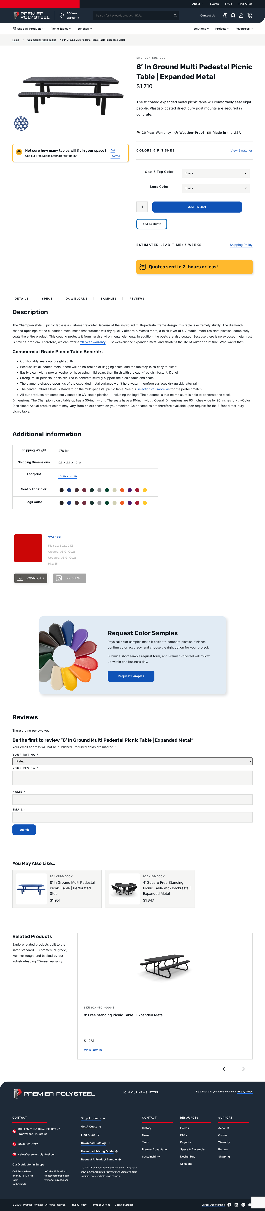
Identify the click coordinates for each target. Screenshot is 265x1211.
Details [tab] (22, 298)
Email (19, 809)
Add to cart (197, 207)
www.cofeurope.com (56, 1179)
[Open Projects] (228, 28)
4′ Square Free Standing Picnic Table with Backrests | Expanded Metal (167, 888)
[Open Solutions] (208, 28)
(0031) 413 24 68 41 (55, 1171)
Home (15, 40)
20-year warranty (93, 342)
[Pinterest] (243, 1204)
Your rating (25, 754)
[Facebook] (229, 1204)
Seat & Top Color (159, 172)
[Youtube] (250, 1204)
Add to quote (152, 224)
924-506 (54, 537)
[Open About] (202, 4)
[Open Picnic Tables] (70, 28)
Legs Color (159, 187)
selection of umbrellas (153, 389)
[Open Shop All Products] (43, 28)
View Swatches (241, 150)
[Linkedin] (236, 1204)
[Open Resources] (252, 28)
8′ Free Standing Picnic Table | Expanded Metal (124, 1015)
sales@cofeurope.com (56, 1175)
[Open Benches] (91, 28)
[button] (224, 1069)
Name (18, 791)
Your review (25, 768)
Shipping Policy (241, 245)
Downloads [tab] (77, 298)
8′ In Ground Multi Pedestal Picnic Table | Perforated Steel (72, 888)
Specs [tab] (47, 298)
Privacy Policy (245, 1091)
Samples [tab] (109, 298)
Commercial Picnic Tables (41, 40)
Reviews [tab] (137, 298)
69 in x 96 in (67, 476)
